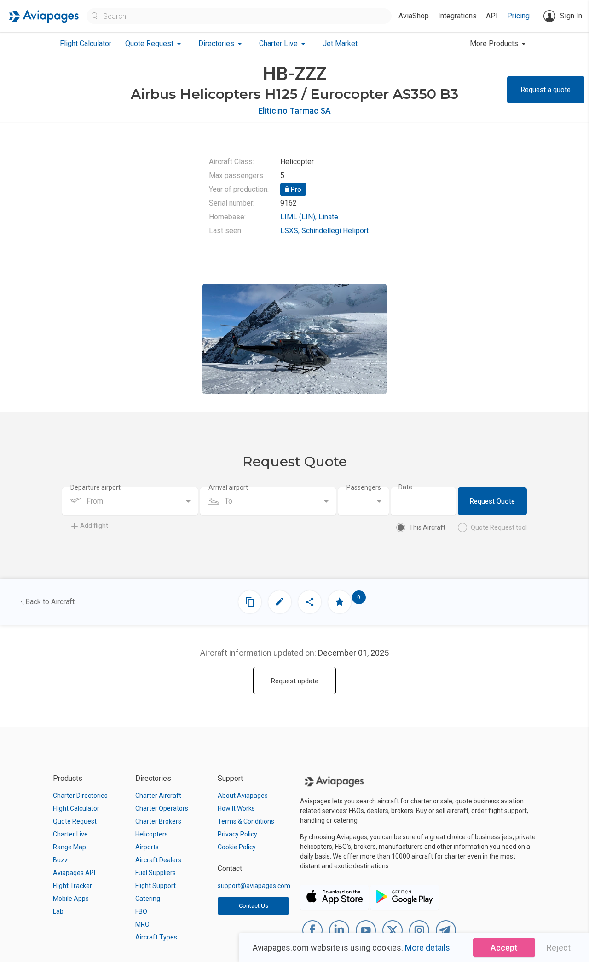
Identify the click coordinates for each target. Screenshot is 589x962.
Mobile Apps (71, 898)
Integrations (457, 15)
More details (427, 947)
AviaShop (413, 15)
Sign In (571, 15)
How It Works (236, 808)
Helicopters (151, 834)
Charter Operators (161, 808)
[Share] (309, 601)
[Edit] (279, 601)
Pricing (518, 15)
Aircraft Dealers (158, 860)
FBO (141, 911)
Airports (147, 847)
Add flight (94, 525)
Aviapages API (74, 872)
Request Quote (492, 501)
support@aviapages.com (254, 885)
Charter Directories (80, 795)
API (492, 15)
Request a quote (546, 90)
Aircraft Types (156, 937)
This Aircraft (427, 527)
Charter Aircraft (158, 795)
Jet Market (340, 43)
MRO (142, 924)
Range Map (69, 847)
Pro (295, 189)
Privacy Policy (237, 834)
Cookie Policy (237, 847)
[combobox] (130, 501)
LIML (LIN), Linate (309, 216)
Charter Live (70, 834)
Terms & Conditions (246, 821)
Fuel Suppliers (155, 872)
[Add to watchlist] (339, 601)
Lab (58, 911)
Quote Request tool (499, 527)
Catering (147, 898)
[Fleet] (249, 601)
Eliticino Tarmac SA (294, 110)
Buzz (60, 860)
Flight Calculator (85, 43)
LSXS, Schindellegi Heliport (324, 230)
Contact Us (253, 905)
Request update (294, 681)
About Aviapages (243, 795)
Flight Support (155, 885)
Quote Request (75, 821)
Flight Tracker (72, 885)
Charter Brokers (158, 821)
